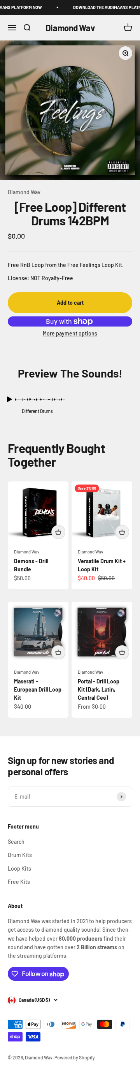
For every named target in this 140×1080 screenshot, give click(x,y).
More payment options (70, 333)
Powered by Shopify (74, 1057)
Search (16, 841)
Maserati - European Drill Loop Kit (37, 689)
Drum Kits (20, 855)
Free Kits (19, 881)
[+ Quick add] (58, 532)
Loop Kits (19, 868)
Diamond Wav (24, 192)
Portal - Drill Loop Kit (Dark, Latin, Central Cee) (98, 689)
